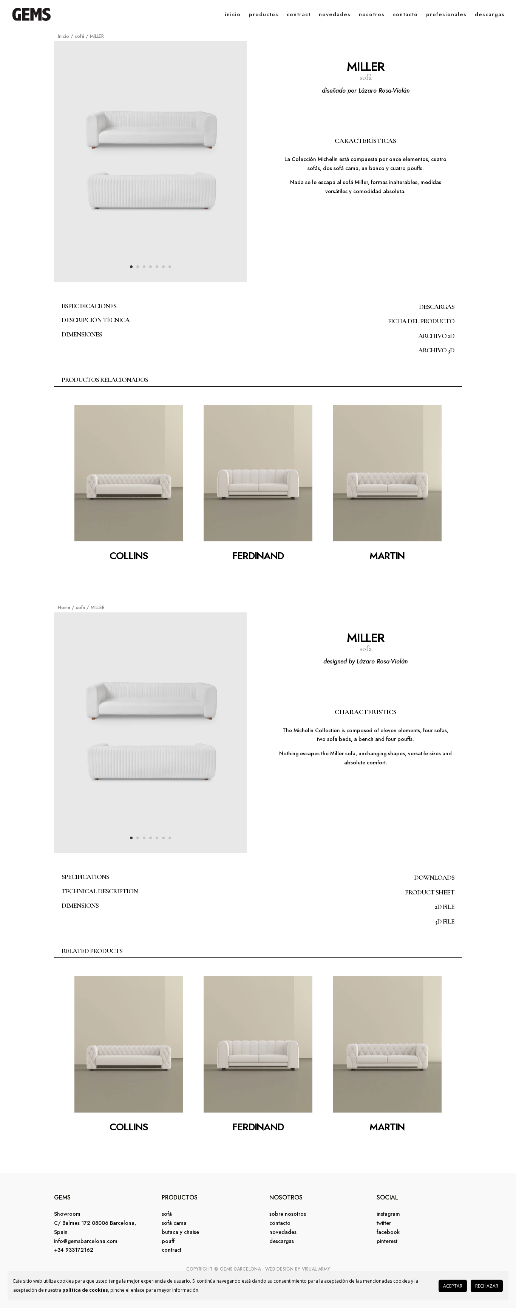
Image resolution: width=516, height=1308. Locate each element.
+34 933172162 (73, 1250)
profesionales (446, 14)
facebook (388, 1232)
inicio (233, 14)
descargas (490, 14)
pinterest (387, 1241)
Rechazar (486, 1286)
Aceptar (452, 1286)
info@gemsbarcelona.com (85, 1241)
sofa (80, 607)
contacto (405, 14)
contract (299, 14)
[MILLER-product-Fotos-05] (150, 280)
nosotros (372, 14)
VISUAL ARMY (316, 1269)
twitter (384, 1223)
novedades (335, 14)
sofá (79, 36)
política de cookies (85, 1290)
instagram (388, 1214)
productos (263, 14)
